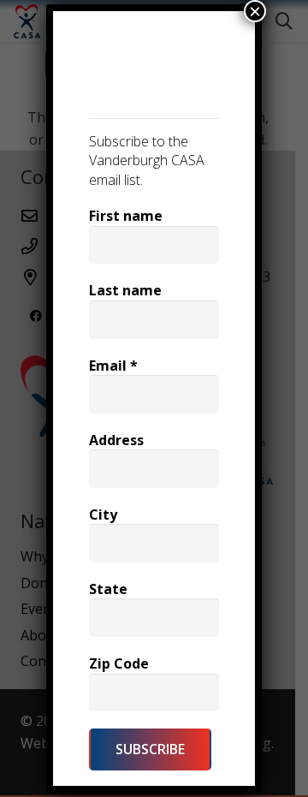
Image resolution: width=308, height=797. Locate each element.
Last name (125, 290)
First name (126, 215)
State (108, 589)
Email (113, 365)
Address (116, 440)
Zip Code (119, 663)
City (103, 514)
